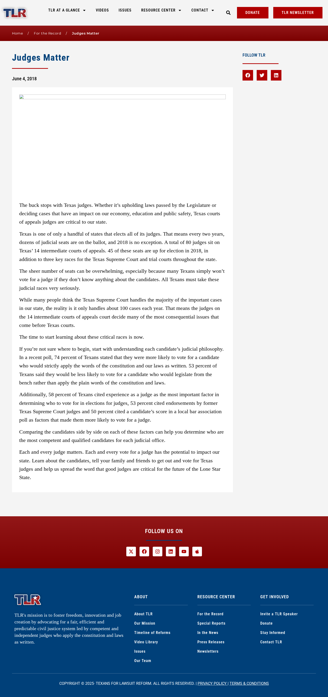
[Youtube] (184, 551)
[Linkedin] (276, 75)
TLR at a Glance (64, 10)
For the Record (47, 33)
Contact (199, 10)
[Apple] (197, 551)
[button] (228, 13)
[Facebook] (248, 75)
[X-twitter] (131, 551)
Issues (125, 10)
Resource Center (158, 10)
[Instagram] (157, 551)
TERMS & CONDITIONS (249, 683)
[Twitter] (262, 75)
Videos (102, 10)
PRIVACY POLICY (213, 683)
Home (17, 33)
